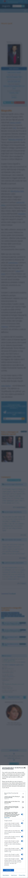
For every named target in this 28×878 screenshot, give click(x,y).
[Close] (25, 768)
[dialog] (14, 821)
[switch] (22, 797)
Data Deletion (6, 875)
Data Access (14, 875)
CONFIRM (8, 870)
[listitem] (14, 794)
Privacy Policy (22, 875)
